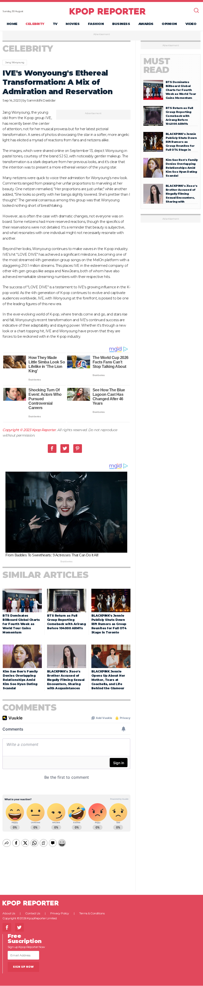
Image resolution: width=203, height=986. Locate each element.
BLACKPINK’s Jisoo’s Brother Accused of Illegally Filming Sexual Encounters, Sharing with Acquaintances (65, 680)
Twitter (64, 448)
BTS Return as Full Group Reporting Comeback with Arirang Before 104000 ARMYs (179, 116)
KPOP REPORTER (108, 11)
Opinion (169, 24)
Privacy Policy (59, 913)
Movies (72, 24)
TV (55, 24)
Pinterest (77, 448)
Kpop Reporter (44, 430)
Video (191, 24)
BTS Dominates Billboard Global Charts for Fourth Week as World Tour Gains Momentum (21, 624)
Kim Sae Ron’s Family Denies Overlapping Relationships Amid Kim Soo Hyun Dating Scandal (20, 680)
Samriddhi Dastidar (41, 100)
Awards (145, 24)
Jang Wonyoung (14, 62)
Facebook (52, 448)
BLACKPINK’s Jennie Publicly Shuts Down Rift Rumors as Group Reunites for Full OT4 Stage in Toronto (109, 624)
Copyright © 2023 (17, 430)
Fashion (96, 24)
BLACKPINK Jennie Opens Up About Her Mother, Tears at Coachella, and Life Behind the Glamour (108, 680)
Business (121, 24)
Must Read (156, 65)
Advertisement (101, 34)
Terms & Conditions (91, 913)
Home (12, 24)
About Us (8, 913)
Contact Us (32, 913)
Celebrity (34, 24)
